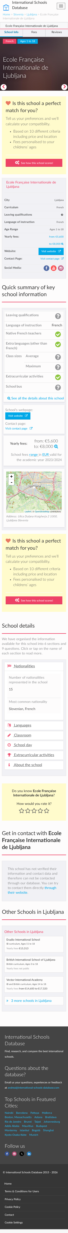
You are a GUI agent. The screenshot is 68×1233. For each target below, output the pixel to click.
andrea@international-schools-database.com (33, 1087)
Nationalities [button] (24, 666)
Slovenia (18, 14)
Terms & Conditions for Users (22, 1191)
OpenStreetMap (42, 511)
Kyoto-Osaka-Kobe (15, 1134)
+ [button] (11, 476)
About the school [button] (27, 765)
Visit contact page (50, 258)
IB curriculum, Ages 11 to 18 (20, 944)
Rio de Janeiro (13, 1121)
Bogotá (36, 1130)
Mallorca (47, 1113)
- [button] (11, 482)
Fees (34, 32)
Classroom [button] (22, 735)
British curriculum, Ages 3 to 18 (22, 964)
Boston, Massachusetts (18, 1117)
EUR (46, 454)
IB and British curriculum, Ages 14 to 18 (26, 984)
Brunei (28, 1121)
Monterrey (11, 1130)
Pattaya (34, 1113)
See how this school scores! (36, 163)
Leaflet (28, 511)
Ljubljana (32, 14)
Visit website (49, 251)
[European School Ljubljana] (3, 87)
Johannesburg (52, 1121)
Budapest (41, 1126)
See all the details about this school (37, 398)
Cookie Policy (12, 1207)
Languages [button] (22, 725)
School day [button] (22, 745)
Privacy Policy (13, 1199)
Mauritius (27, 1126)
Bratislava (50, 1117)
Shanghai (48, 1130)
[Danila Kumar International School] (64, 87)
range (34, 454)
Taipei (37, 1121)
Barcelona (22, 1113)
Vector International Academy (24, 980)
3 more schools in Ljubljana (31, 1000)
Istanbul (24, 1130)
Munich (33, 1134)
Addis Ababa (12, 1126)
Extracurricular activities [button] (33, 755)
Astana (38, 1117)
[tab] (34, 666)
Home (6, 14)
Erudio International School (23, 939)
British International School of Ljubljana (30, 959)
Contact (9, 1214)
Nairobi (9, 1113)
